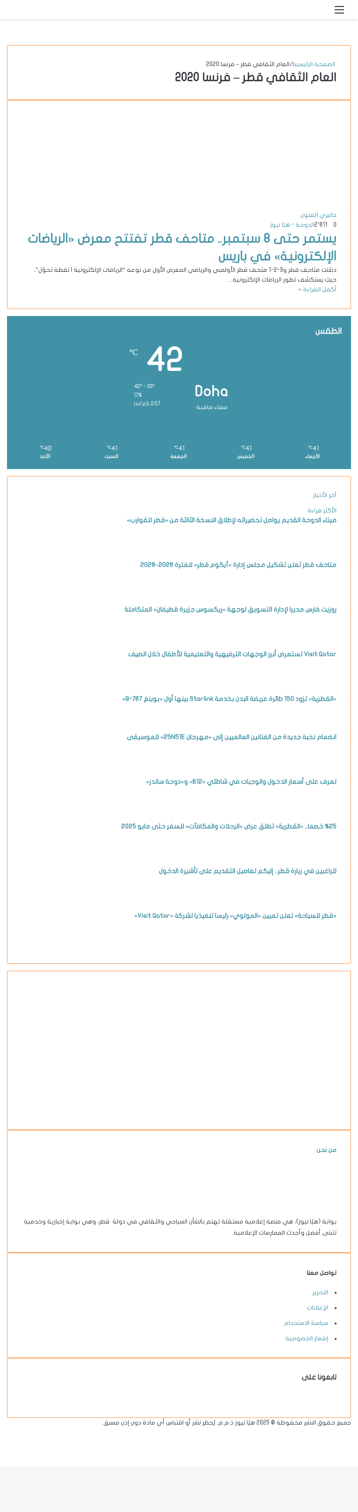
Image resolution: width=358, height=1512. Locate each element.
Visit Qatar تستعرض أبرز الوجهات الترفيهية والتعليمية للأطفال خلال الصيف (232, 654)
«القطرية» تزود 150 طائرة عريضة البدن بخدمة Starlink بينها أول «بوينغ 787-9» (229, 698)
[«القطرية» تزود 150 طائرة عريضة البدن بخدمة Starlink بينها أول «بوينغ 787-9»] (47, 727)
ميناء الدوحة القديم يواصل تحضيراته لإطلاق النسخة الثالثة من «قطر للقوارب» (232, 520)
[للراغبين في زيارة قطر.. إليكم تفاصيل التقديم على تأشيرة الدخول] (47, 899)
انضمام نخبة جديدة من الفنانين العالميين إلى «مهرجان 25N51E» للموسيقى (232, 736)
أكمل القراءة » (317, 289)
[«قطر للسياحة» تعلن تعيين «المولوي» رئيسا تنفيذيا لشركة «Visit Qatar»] (47, 944)
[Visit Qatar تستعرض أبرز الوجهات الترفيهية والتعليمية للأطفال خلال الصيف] (47, 682)
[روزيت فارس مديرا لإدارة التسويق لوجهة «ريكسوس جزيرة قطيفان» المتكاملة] (47, 638)
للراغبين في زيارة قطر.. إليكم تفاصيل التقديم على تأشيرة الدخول (248, 870)
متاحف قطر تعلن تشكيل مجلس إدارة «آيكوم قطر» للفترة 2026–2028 (238, 564)
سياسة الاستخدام (306, 1323)
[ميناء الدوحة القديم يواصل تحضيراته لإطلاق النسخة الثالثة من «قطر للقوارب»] (47, 548)
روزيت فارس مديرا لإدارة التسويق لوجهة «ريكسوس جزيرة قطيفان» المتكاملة (230, 609)
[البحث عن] (323, 13)
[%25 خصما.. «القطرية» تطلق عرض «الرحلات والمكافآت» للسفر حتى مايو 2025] (47, 855)
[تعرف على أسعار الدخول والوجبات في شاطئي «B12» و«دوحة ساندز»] (47, 810)
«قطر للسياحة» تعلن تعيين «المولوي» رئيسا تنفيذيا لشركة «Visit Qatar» (235, 915)
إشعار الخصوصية (306, 1338)
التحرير (320, 1292)
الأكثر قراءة (322, 510)
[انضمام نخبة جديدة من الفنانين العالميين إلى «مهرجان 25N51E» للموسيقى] (47, 765)
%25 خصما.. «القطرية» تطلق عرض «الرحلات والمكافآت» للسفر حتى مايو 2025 (229, 826)
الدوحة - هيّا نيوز (292, 225)
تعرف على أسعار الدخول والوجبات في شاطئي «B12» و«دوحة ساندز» (241, 781)
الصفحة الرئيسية (314, 64)
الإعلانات (317, 1307)
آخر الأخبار (325, 495)
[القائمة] (339, 13)
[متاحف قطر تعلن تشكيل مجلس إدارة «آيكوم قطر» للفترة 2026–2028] (47, 593)
